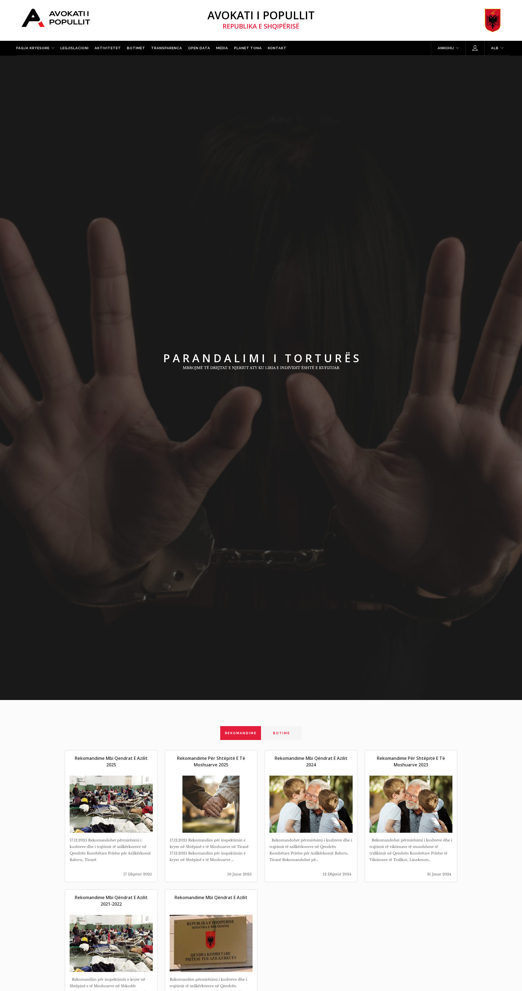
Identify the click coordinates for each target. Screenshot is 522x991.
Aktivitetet (108, 48)
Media (222, 48)
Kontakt (277, 48)
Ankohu (446, 48)
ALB (495, 48)
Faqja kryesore (32, 48)
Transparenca (166, 48)
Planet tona (248, 48)
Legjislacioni (74, 48)
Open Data (199, 48)
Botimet (136, 48)
